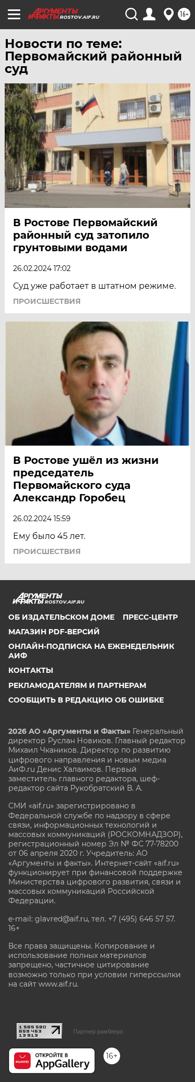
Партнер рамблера (98, 1031)
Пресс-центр (150, 617)
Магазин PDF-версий (54, 631)
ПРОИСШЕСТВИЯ (47, 301)
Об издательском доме (61, 617)
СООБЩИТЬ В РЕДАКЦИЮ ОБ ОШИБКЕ (86, 700)
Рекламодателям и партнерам (77, 685)
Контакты (30, 670)
